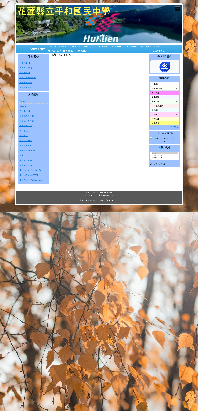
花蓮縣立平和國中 (37, 49)
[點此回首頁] (99, 24)
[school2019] (165, 155)
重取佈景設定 (160, 51)
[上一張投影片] (21, 24)
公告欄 (61, 46)
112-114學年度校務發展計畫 (110, 46)
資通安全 (69, 51)
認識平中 (74, 46)
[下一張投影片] (176, 24)
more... (174, 127)
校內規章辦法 (145, 46)
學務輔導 (84, 51)
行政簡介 (87, 46)
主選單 (51, 46)
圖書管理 (159, 46)
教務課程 (55, 51)
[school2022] (165, 153)
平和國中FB (131, 46)
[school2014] (165, 158)
